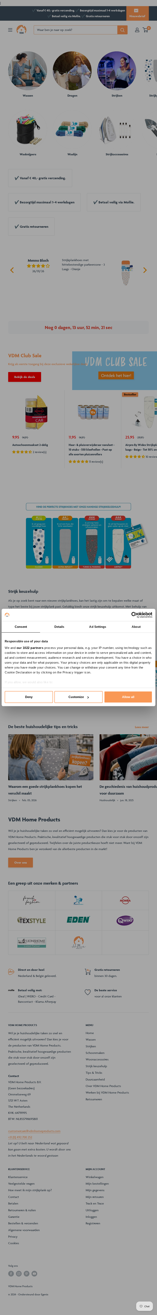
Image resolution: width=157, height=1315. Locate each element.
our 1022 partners (30, 648)
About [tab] (136, 626)
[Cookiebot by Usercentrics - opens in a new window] (134, 615)
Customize (76, 697)
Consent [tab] (21, 626)
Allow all (128, 697)
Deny (29, 697)
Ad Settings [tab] (97, 626)
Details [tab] (59, 626)
